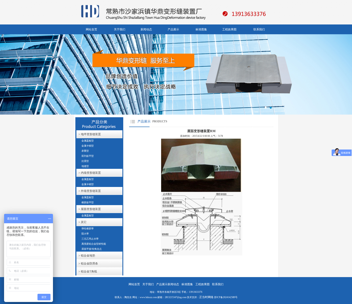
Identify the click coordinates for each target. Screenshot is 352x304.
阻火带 (85, 233)
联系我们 (259, 29)
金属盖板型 (87, 140)
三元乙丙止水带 (90, 238)
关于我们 (119, 29)
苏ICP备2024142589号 (226, 297)
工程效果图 (229, 29)
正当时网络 (206, 297)
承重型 (85, 150)
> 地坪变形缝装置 (89, 134)
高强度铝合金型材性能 (93, 243)
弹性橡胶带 (87, 228)
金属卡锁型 (87, 145)
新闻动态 (146, 29)
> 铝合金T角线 (87, 271)
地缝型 (85, 166)
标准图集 (201, 29)
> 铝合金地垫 (86, 255)
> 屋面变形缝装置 (89, 209)
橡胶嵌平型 (87, 202)
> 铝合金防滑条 (88, 263)
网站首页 (91, 29)
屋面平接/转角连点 (91, 249)
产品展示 (173, 29)
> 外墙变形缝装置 (89, 190)
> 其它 (82, 222)
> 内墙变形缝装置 (89, 172)
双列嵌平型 (87, 156)
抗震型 (85, 161)
